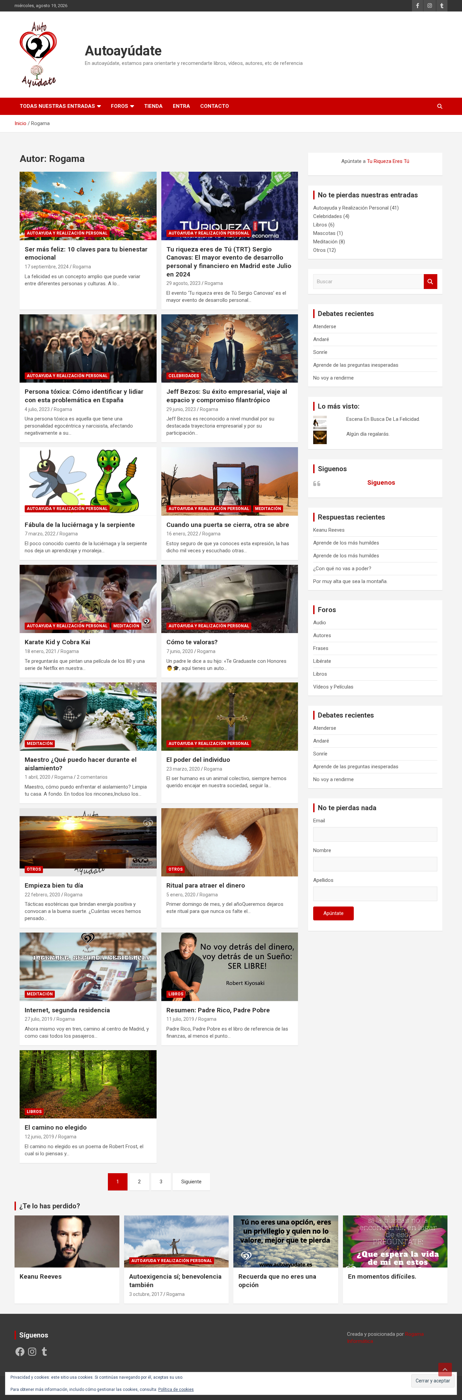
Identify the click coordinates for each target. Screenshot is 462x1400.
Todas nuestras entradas (57, 106)
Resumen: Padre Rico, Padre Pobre (218, 1010)
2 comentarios (92, 777)
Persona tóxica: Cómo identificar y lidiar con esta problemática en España (84, 396)
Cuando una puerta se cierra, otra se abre (227, 525)
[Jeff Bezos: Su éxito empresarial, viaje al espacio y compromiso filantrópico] (229, 348)
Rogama (82, 266)
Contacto (214, 106)
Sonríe (320, 352)
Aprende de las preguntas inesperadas (355, 365)
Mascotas (324, 233)
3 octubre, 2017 (145, 1294)
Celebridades (183, 375)
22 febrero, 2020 (42, 894)
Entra (181, 106)
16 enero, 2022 (182, 533)
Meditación (268, 508)
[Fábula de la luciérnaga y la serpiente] (88, 481)
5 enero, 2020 (180, 894)
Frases (320, 648)
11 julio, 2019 (180, 1019)
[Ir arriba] (445, 1369)
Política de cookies (176, 1389)
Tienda (153, 106)
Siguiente (191, 1182)
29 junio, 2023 (181, 409)
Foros (119, 106)
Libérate (322, 661)
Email (319, 821)
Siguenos (332, 469)
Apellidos (323, 880)
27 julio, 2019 (38, 1019)
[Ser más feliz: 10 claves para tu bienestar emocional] (88, 206)
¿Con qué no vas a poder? (342, 568)
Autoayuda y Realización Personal (67, 233)
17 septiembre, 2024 (47, 266)
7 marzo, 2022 (40, 533)
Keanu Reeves (329, 530)
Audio (319, 623)
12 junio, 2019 (39, 1136)
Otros (34, 869)
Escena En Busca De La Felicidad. (383, 419)
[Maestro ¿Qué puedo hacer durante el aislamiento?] (88, 716)
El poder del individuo (198, 760)
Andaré (321, 339)
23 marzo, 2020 (183, 769)
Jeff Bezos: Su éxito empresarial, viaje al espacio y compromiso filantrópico (226, 396)
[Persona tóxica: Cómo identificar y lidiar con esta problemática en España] (88, 348)
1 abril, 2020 (37, 777)
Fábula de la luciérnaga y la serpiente (80, 525)
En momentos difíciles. (382, 1276)
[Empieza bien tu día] (88, 842)
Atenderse (324, 326)
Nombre (322, 850)
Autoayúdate (123, 51)
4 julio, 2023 (37, 409)
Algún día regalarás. (368, 434)
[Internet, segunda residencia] (88, 967)
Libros (175, 994)
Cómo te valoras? (191, 642)
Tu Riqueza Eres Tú (388, 161)
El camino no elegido (56, 1127)
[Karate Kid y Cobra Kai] (88, 598)
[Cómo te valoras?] (229, 598)
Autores (322, 635)
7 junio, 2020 (179, 651)
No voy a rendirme (333, 378)
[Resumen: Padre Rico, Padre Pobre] (229, 967)
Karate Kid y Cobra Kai (57, 642)
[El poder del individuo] (229, 716)
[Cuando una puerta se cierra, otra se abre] (229, 481)
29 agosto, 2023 (183, 283)
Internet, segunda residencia (67, 1010)
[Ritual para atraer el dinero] (229, 842)
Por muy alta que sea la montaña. (350, 581)
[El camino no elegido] (88, 1084)
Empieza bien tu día (54, 885)
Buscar (430, 281)
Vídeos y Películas (333, 687)
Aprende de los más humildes (346, 543)
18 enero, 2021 (40, 651)
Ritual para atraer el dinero (205, 885)
